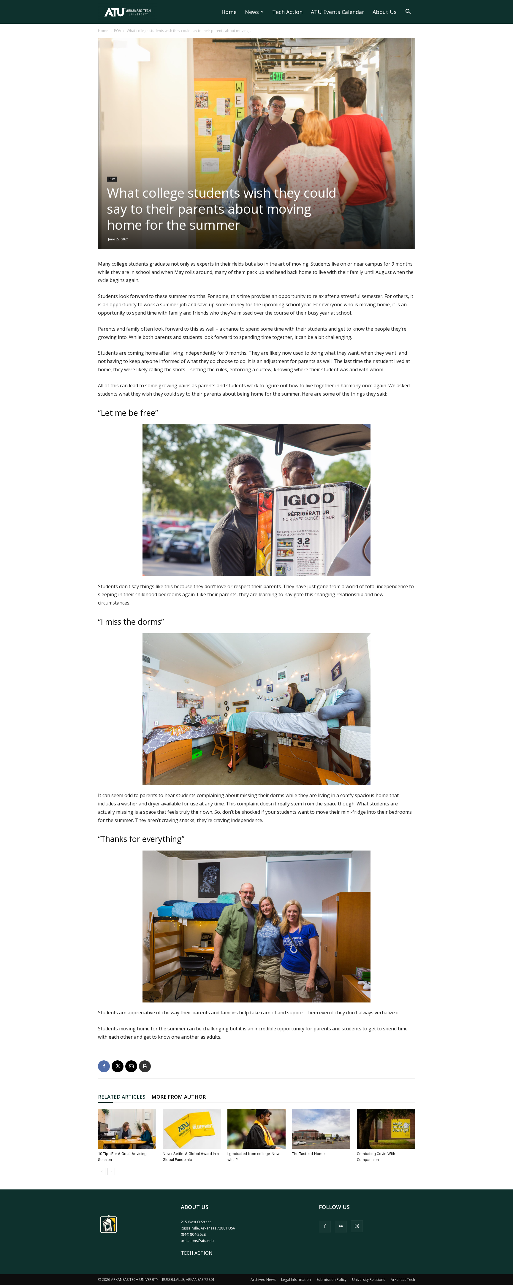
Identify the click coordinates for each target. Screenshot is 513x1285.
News (252, 11)
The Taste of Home (308, 1153)
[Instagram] (357, 1226)
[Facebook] (104, 1066)
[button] (408, 12)
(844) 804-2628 (193, 1234)
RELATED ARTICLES (121, 1096)
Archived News (263, 1279)
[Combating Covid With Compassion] (386, 1129)
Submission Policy (331, 1279)
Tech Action (287, 11)
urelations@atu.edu (197, 1240)
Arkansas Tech (403, 1279)
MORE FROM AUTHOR (178, 1096)
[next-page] (111, 1171)
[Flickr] (341, 1226)
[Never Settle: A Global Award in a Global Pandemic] (192, 1129)
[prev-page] (101, 1171)
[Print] (145, 1066)
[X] (118, 1066)
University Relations (368, 1279)
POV (117, 30)
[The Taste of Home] (321, 1129)
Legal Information (296, 1279)
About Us (385, 11)
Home (229, 11)
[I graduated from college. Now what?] (256, 1129)
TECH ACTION (197, 1253)
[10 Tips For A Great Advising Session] (127, 1129)
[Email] (131, 1066)
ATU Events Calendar (337, 11)
